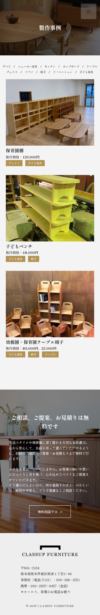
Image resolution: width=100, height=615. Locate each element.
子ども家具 (86, 72)
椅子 (43, 72)
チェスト (12, 72)
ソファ (29, 72)
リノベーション (62, 72)
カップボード (71, 66)
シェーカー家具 (28, 66)
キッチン (50, 66)
